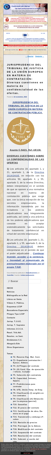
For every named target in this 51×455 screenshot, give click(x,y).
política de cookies (39, 449)
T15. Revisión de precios (25, 423)
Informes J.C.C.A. (15, 329)
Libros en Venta (14, 299)
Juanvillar (10, 275)
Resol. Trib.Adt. (14, 333)
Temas (10, 354)
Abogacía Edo (13, 344)
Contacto (11, 318)
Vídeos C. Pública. (15, 303)
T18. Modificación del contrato (28, 429)
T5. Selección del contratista (27, 375)
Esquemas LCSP (14, 307)
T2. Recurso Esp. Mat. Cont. (26, 357)
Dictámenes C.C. (14, 340)
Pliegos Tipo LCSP (16, 314)
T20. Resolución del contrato (27, 436)
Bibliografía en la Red (17, 295)
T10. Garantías (20, 405)
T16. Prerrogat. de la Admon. (27, 426)
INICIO (10, 288)
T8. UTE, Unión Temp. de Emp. (28, 390)
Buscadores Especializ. (18, 310)
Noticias (11, 292)
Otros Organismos (15, 347)
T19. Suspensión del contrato (27, 433)
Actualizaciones (31, 273)
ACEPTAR (27, 453)
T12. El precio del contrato (26, 408)
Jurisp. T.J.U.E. (14, 321)
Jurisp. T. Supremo (16, 325)
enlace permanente (27, 275)
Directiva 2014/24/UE (20, 247)
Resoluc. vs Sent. (15, 336)
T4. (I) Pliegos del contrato (26, 366)
